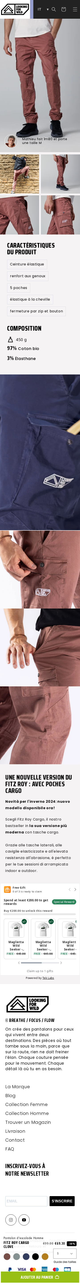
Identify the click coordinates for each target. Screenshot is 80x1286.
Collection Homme (27, 1113)
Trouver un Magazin (28, 1122)
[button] (75, 9)
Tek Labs (48, 978)
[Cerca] (54, 9)
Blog (10, 1095)
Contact (15, 1140)
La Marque (17, 1087)
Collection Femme (26, 1104)
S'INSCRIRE (62, 1201)
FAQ (9, 1149)
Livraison (15, 1131)
